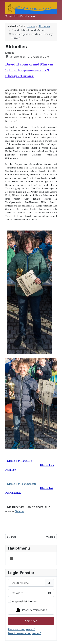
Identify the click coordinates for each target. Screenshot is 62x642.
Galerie (19, 511)
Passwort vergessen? (21, 629)
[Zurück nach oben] (56, 635)
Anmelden (31, 621)
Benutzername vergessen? (24, 633)
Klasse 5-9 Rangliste (19, 460)
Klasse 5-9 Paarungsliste (21, 483)
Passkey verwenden (34, 610)
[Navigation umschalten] (11, 558)
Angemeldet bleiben (24, 601)
